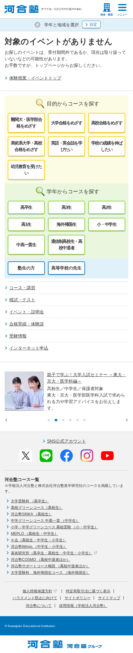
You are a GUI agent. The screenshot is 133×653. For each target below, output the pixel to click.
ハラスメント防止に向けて (35, 598)
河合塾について (39, 606)
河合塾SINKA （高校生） (31, 514)
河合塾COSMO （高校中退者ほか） (40, 559)
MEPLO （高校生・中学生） (34, 533)
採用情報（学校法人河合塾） (83, 606)
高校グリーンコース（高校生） (37, 507)
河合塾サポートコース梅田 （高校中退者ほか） (50, 566)
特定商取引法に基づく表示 (88, 591)
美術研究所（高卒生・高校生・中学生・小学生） (51, 553)
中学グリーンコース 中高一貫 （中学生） (45, 520)
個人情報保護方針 (37, 591)
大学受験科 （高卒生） (30, 501)
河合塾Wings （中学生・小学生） (39, 546)
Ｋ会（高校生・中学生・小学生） (38, 540)
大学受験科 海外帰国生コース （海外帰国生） (50, 572)
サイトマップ (109, 598)
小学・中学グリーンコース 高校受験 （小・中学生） (54, 527)
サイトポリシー (78, 598)
